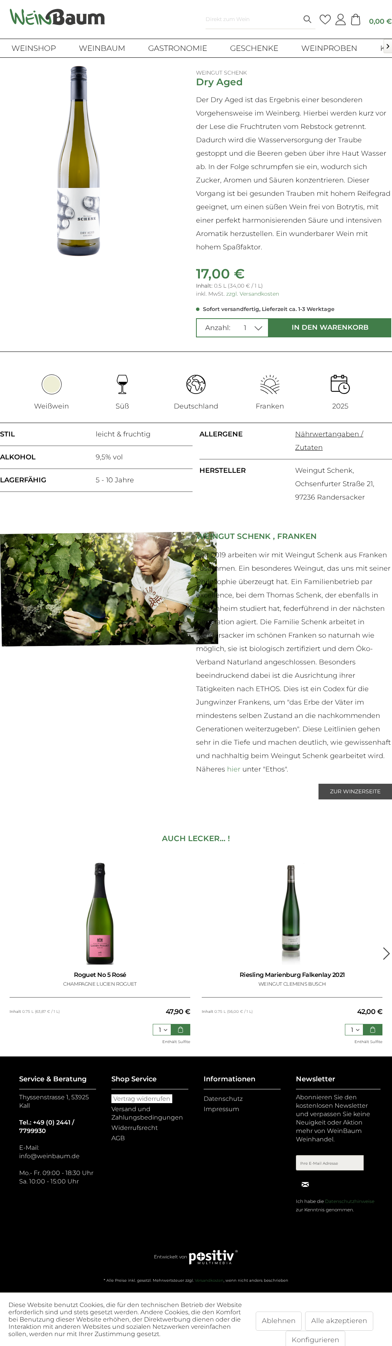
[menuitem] (260, 19)
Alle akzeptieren (339, 1321)
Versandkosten (209, 1280)
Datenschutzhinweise (349, 1201)
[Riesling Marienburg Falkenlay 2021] (292, 913)
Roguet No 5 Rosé (100, 974)
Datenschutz (223, 1098)
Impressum (221, 1109)
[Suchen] (307, 19)
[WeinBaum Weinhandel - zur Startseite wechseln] (57, 17)
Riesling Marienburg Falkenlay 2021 (292, 974)
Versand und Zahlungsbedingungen (147, 1113)
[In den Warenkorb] (180, 1029)
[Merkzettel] (325, 19)
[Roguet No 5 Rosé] (100, 913)
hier (233, 769)
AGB (118, 1138)
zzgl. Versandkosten (252, 293)
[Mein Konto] (340, 19)
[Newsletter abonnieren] (305, 1183)
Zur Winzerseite (355, 791)
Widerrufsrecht (134, 1127)
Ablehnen (279, 1321)
